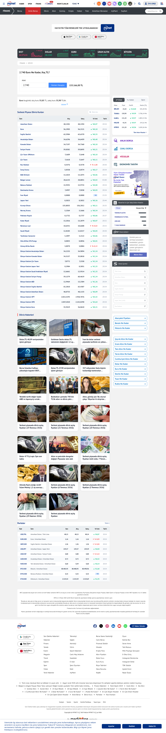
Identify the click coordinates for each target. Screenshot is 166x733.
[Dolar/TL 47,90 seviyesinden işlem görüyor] (63, 356)
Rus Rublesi (24, 165)
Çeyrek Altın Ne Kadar (124, 339)
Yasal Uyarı (97, 702)
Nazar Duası (126, 673)
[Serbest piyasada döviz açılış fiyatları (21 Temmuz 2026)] (63, 413)
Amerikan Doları (26, 124)
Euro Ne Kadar (121, 369)
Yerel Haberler (49, 673)
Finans (46, 643)
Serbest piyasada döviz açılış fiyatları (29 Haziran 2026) (31, 514)
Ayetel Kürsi (126, 669)
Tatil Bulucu (126, 647)
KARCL (116, 118)
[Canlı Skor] (115, 4)
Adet (24, 80)
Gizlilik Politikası (85, 702)
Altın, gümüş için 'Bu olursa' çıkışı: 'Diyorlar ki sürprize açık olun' (94, 398)
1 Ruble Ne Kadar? (91, 692)
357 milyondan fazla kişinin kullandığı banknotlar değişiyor (94, 369)
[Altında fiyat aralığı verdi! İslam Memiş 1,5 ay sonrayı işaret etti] (31, 473)
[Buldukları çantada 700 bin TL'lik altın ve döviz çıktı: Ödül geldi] (63, 385)
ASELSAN (117, 221)
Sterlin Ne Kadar (122, 374)
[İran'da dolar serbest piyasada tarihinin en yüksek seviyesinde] (95, 327)
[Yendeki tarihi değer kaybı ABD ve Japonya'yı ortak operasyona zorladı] (31, 385)
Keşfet (98, 673)
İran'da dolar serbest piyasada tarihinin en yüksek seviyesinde (95, 340)
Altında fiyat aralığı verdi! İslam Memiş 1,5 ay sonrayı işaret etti (30, 486)
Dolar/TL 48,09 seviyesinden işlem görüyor (31, 340)
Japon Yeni (24, 200)
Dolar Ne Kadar (121, 364)
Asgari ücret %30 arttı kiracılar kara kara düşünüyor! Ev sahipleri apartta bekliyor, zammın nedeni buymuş (102, 683)
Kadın (46, 651)
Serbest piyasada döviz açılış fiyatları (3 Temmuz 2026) (95, 486)
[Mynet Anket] (104, 4)
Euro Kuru (100, 662)
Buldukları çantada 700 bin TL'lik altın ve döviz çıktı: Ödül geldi (62, 398)
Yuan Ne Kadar (121, 379)
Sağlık (72, 640)
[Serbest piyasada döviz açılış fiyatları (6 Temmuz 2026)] (63, 473)
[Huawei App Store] (25, 651)
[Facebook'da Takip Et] (95, 626)
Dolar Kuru (100, 658)
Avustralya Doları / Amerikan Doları (42, 559)
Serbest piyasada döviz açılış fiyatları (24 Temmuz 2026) (31, 426)
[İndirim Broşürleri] (109, 4)
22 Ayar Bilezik (87, 689)
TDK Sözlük (126, 665)
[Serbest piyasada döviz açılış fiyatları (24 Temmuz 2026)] (31, 413)
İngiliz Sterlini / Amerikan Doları (41, 544)
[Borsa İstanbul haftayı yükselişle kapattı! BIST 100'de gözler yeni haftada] (31, 356)
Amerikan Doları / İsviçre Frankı (41, 554)
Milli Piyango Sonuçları (131, 651)
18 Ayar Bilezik (72, 689)
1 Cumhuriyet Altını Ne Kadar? (36, 692)
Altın (54, 11)
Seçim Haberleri (75, 651)
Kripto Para (100, 651)
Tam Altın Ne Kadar (123, 349)
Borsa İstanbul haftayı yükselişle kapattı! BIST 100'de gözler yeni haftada (30, 369)
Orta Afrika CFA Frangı (28, 241)
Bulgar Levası (25, 180)
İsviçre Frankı (25, 149)
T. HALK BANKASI (120, 225)
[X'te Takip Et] (101, 626)
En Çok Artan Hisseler (130, 692)
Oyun (124, 636)
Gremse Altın (31, 689)
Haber (79, 11)
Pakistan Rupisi (26, 216)
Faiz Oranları (110, 695)
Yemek (46, 647)
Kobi (71, 669)
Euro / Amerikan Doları (38, 539)
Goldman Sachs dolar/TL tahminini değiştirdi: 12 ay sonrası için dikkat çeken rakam (62, 340)
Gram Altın (130, 686)
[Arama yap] (139, 4)
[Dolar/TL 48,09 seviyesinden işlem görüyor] (31, 327)
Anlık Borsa (33, 11)
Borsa (19, 11)
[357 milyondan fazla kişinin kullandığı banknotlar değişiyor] (95, 356)
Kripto (71, 11)
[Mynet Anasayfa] (11, 3)
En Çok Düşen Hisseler (110, 692)
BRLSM (116, 109)
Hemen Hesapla (57, 85)
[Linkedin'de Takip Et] (113, 626)
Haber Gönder (140, 626)
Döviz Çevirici (122, 264)
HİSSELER (124, 156)
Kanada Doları (25, 144)
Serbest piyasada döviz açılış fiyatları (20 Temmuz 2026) (95, 426)
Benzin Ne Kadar (122, 323)
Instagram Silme (128, 662)
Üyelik (76, 702)
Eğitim (46, 662)
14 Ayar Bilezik (57, 689)
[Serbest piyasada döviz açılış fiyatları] (63, 501)
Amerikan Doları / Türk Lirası (40, 534)
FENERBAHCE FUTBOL (121, 217)
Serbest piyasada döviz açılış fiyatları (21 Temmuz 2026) (63, 426)
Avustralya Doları (26, 139)
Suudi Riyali (24, 231)
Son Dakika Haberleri (51, 636)
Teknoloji (73, 636)
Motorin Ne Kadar (122, 328)
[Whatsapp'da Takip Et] (125, 626)
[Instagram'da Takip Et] (107, 626)
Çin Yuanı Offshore (27, 155)
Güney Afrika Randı (27, 246)
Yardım (69, 702)
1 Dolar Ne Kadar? (57, 692)
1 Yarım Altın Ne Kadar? (127, 689)
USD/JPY (23, 549)
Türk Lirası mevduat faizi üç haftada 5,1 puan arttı (40, 683)
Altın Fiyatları (101, 654)
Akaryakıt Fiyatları (122, 318)
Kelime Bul (126, 640)
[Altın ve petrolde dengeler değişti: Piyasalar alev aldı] (63, 444)
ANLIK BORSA (126, 140)
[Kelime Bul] (120, 4)
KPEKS (116, 127)
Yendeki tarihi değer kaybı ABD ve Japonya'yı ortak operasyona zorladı (30, 398)
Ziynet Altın (44, 689)
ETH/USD (23, 579)
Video (46, 669)
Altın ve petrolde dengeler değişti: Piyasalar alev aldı (62, 457)
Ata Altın (141, 686)
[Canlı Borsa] (125, 4)
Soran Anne (126, 643)
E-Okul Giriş (126, 654)
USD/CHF (23, 554)
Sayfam (124, 11)
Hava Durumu (101, 669)
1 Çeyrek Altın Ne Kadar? (105, 689)
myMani (114, 11)
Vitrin (72, 647)
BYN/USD (23, 574)
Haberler (47, 640)
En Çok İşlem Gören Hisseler (58, 695)
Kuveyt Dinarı (25, 206)
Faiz (87, 11)
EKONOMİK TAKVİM (129, 164)
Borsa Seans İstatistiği (104, 636)
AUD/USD (23, 559)
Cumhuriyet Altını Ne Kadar (126, 359)
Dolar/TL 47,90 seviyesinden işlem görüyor (63, 369)
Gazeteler (73, 658)
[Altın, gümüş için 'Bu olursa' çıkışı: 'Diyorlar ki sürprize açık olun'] (95, 385)
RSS (104, 702)
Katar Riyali (24, 221)
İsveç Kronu (24, 170)
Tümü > (107, 523)
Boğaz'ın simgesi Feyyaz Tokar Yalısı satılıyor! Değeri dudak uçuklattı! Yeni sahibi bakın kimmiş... (55, 686)
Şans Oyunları (75, 665)
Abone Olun (138, 255)
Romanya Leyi (25, 226)
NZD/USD (23, 564)
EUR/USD (23, 539)
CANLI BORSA (126, 148)
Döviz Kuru (88, 695)
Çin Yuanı (23, 160)
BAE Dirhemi (25, 175)
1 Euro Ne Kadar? (74, 692)
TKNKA (116, 114)
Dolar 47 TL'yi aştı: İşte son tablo (30, 457)
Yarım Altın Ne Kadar (123, 354)
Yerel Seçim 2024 (116, 686)
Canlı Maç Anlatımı (77, 654)
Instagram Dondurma (130, 658)
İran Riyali (24, 195)
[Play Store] (25, 637)
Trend (46, 658)
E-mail (72, 662)
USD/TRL (23, 534)
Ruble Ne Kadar (121, 384)
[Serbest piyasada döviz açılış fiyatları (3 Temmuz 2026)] (95, 473)
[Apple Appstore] (25, 644)
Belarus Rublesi (26, 185)
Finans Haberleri (100, 686)
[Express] (99, 4)
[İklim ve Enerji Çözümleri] (130, 4)
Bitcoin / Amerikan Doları (39, 569)
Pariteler (21, 523)
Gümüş (62, 11)
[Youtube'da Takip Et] (119, 626)
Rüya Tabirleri (101, 665)
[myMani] (49, 3)
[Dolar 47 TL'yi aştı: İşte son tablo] (31, 444)
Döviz (46, 11)
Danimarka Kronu (26, 190)
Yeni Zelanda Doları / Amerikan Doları (43, 564)
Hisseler (99, 647)
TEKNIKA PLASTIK (120, 213)
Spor (45, 665)
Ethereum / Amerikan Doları (40, 579)
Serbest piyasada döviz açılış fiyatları (63, 514)
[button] (4, 4)
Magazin (47, 654)
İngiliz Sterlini (25, 134)
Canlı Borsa (100, 640)
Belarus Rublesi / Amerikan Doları (42, 574)
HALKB (116, 123)
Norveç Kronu (25, 211)
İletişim (61, 702)
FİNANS (6, 10)
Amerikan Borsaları (100, 11)
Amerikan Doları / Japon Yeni (40, 549)
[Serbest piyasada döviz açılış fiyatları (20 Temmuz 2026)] (95, 413)
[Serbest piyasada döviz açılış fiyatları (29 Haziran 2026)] (31, 501)
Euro (22, 129)
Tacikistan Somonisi (27, 236)
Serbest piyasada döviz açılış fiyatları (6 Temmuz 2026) (63, 486)
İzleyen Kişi (140, 208)
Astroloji (73, 643)
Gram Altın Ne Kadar (123, 344)
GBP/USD (23, 544)
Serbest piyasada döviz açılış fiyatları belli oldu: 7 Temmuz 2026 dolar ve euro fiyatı (95, 457)
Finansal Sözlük (102, 643)
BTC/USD (23, 569)
